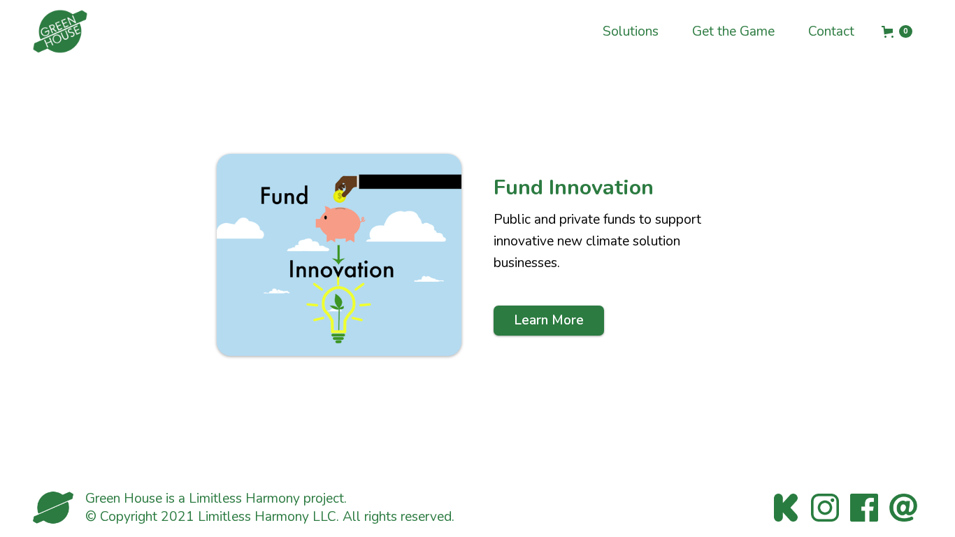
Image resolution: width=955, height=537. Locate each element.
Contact (831, 31)
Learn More (549, 320)
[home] (60, 31)
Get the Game (733, 31)
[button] (897, 31)
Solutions (631, 31)
